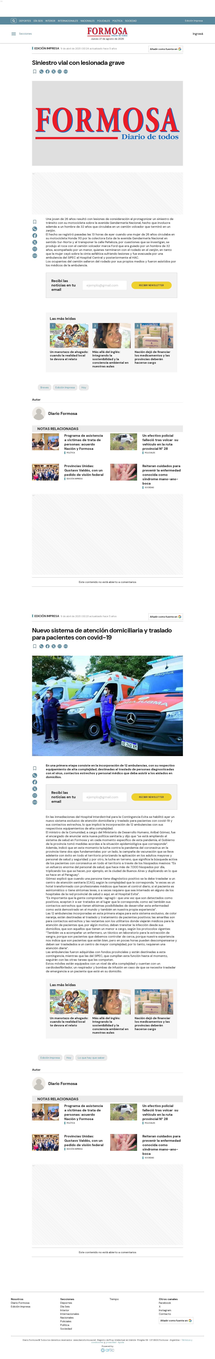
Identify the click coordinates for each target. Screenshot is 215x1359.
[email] (60, 72)
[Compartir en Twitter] (54, 72)
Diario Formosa (62, 413)
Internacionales (68, 20)
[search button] (13, 20)
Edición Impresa (194, 20)
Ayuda (121, 1342)
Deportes (25, 20)
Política (117, 20)
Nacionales (88, 20)
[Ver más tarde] (34, 71)
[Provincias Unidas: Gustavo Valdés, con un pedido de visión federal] (45, 472)
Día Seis (38, 20)
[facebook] (48, 72)
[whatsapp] (41, 72)
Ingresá (198, 34)
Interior (50, 20)
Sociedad (131, 20)
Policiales (103, 20)
